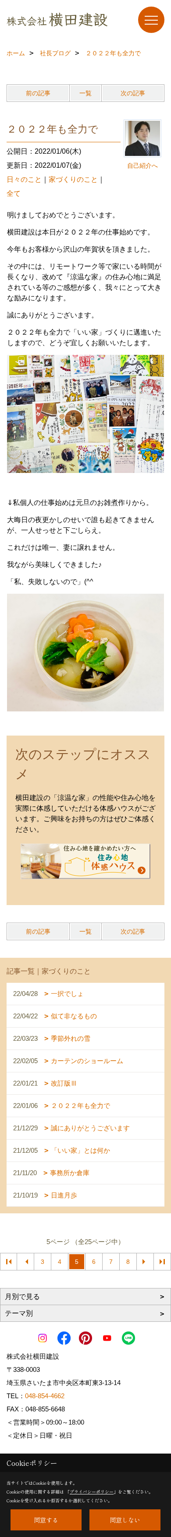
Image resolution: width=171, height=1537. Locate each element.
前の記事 (38, 93)
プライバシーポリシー (92, 1491)
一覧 (85, 93)
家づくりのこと (73, 179)
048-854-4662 (44, 1396)
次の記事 (133, 93)
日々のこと (24, 179)
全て (14, 193)
